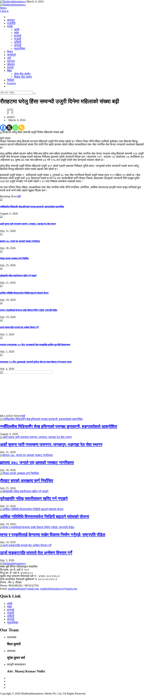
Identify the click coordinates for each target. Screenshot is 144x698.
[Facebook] (3, 128)
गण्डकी (17, 39)
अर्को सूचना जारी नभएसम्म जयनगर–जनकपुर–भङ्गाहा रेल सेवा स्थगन (28, 224)
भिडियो (10, 80)
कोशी (16, 29)
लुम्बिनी (17, 42)
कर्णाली (17, 45)
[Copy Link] (21, 128)
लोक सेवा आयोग (22, 73)
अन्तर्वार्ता (11, 54)
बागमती (17, 35)
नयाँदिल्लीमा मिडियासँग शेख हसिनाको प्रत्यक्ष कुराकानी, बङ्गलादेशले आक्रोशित (32, 206)
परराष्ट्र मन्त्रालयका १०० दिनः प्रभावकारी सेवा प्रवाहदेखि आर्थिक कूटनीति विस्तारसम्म (35, 344)
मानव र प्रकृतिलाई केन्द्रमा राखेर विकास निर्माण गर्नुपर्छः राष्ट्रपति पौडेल (28, 310)
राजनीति (11, 23)
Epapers (11, 83)
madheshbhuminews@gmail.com (58, 588)
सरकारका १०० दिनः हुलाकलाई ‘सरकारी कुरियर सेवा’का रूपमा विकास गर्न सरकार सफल (36, 362)
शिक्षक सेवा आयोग (23, 76)
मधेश (16, 32)
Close (4, 10)
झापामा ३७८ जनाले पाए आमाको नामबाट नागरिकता (20, 241)
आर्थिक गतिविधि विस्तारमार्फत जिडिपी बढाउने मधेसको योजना (24, 293)
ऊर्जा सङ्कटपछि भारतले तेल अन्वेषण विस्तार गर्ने (19, 327)
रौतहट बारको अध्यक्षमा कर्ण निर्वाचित (14, 258)
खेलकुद (11, 64)
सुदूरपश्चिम (19, 48)
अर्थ (9, 57)
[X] (9, 128)
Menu (3, 7)
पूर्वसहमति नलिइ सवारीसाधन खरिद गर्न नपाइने (18, 275)
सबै (19, 196)
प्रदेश (10, 26)
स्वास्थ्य (11, 61)
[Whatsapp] (15, 128)
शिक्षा (9, 70)
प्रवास (10, 67)
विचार (10, 51)
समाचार (11, 20)
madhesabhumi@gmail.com (23, 588)
